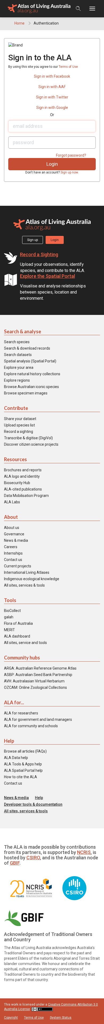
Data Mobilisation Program (26, 495)
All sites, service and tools (25, 643)
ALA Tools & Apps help (23, 764)
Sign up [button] (32, 240)
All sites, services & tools (24, 585)
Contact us (13, 560)
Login (55, 240)
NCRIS (84, 852)
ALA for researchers (21, 713)
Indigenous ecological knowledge (31, 579)
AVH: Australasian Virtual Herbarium (34, 681)
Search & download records (27, 348)
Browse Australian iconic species (31, 387)
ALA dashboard (17, 636)
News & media (16, 540)
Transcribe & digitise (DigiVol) (28, 438)
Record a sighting (18, 431)
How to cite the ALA (20, 777)
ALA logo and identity (22, 476)
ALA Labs (12, 502)
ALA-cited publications (23, 489)
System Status (60, 1017)
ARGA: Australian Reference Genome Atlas (40, 668)
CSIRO (33, 857)
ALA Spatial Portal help (23, 770)
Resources (15, 459)
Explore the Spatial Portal (47, 276)
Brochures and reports (23, 470)
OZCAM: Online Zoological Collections (35, 687)
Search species (17, 342)
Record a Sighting (39, 254)
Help (9, 741)
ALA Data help (16, 758)
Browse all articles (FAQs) (25, 751)
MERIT (9, 630)
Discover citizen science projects (31, 444)
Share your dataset (20, 419)
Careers (10, 547)
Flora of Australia (18, 623)
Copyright (11, 1017)
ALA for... (14, 702)
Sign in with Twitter (52, 97)
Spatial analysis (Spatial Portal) (30, 361)
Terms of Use (68, 67)
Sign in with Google (52, 107)
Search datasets (18, 355)
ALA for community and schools (31, 726)
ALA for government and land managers (38, 719)
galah (8, 617)
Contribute (16, 408)
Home (19, 23)
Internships (13, 553)
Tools (10, 600)
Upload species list (19, 425)
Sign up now (69, 172)
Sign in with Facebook (52, 76)
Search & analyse (22, 331)
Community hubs (22, 658)
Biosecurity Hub (17, 483)
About (11, 517)
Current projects (17, 566)
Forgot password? (71, 155)
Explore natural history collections (32, 374)
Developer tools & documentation (33, 804)
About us (11, 527)
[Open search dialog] (78, 8)
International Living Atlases (26, 572)
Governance (14, 534)
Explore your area (18, 367)
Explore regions (17, 380)
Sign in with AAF (52, 87)
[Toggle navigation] (94, 9)
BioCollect (12, 610)
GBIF (14, 863)
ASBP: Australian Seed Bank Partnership (38, 675)
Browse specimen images (25, 393)
